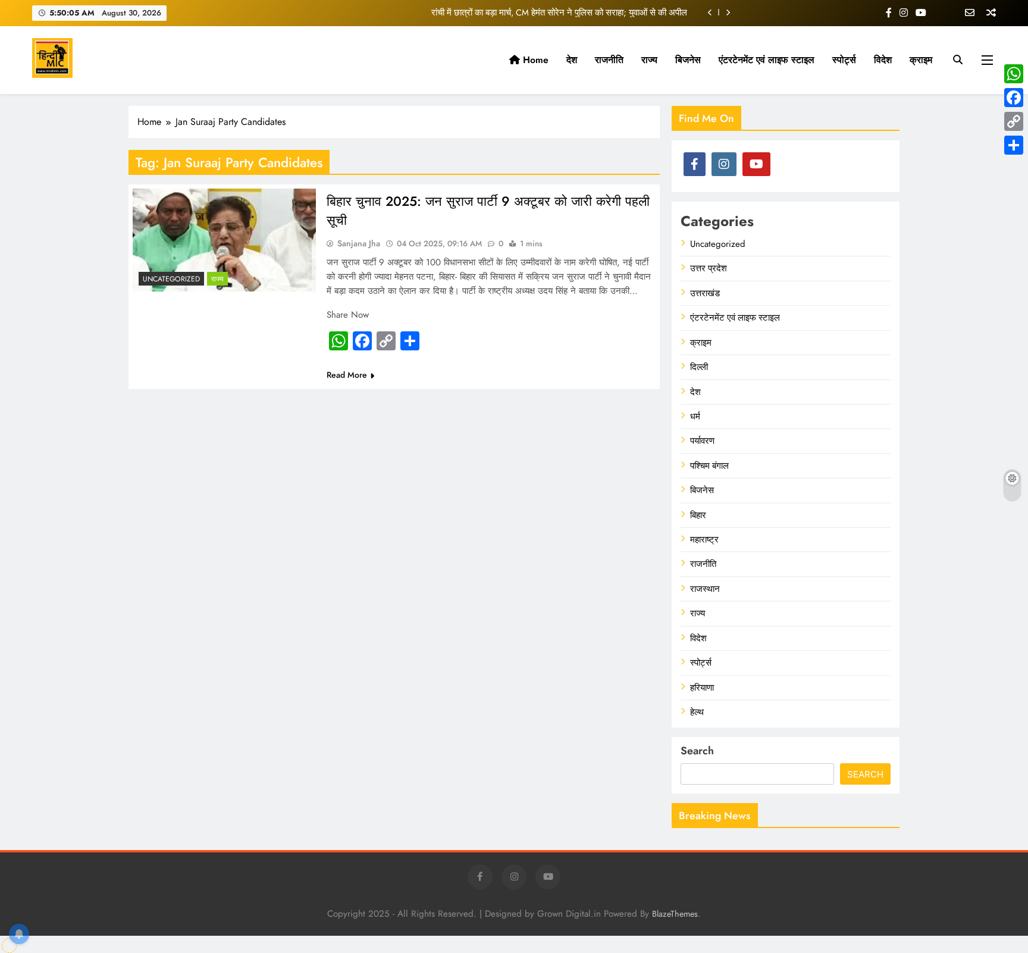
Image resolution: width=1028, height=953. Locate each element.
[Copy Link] (1014, 121)
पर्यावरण (702, 441)
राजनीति (609, 60)
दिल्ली (699, 367)
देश (571, 60)
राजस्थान (705, 588)
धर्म (695, 416)
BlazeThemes (675, 914)
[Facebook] (1014, 97)
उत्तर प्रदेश (708, 268)
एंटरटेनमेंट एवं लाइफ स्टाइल (766, 60)
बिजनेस (688, 60)
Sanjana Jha (358, 243)
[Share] (1014, 145)
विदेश (883, 60)
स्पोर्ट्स (844, 60)
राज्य (649, 60)
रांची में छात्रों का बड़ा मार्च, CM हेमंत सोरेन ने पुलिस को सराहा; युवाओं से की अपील (559, 12)
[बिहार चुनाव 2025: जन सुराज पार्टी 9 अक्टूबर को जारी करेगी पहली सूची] (224, 240)
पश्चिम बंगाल (709, 465)
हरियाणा (702, 687)
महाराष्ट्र (704, 539)
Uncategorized (171, 279)
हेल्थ (697, 712)
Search (697, 751)
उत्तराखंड (705, 293)
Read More (347, 375)
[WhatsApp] (1014, 74)
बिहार (698, 515)
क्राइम (921, 60)
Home (534, 60)
